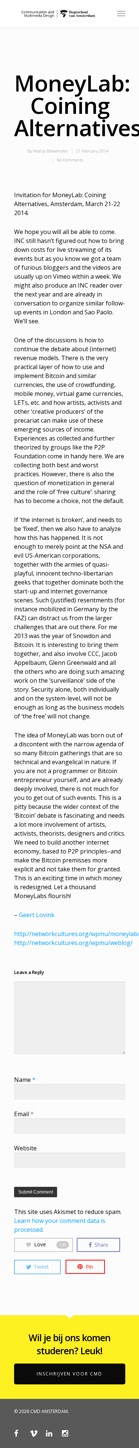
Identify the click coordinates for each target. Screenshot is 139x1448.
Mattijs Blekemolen (50, 151)
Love (50, 1244)
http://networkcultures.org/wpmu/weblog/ (73, 943)
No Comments (70, 160)
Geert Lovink (36, 915)
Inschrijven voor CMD (69, 1374)
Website (25, 1148)
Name (25, 1080)
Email (24, 1114)
